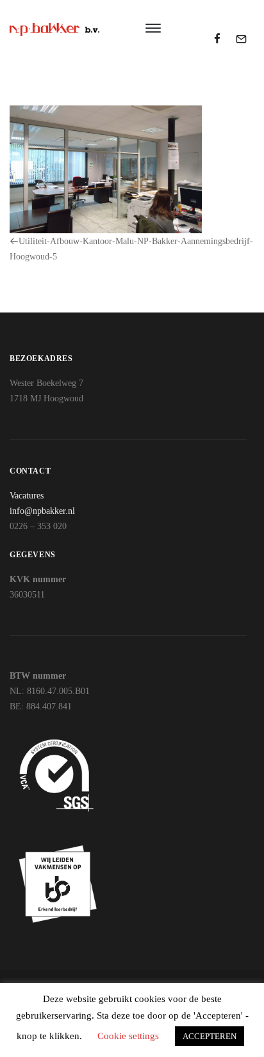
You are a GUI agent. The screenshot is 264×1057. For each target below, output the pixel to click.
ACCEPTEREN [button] (209, 1036)
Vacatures (27, 495)
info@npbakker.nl (42, 511)
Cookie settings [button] (128, 1036)
